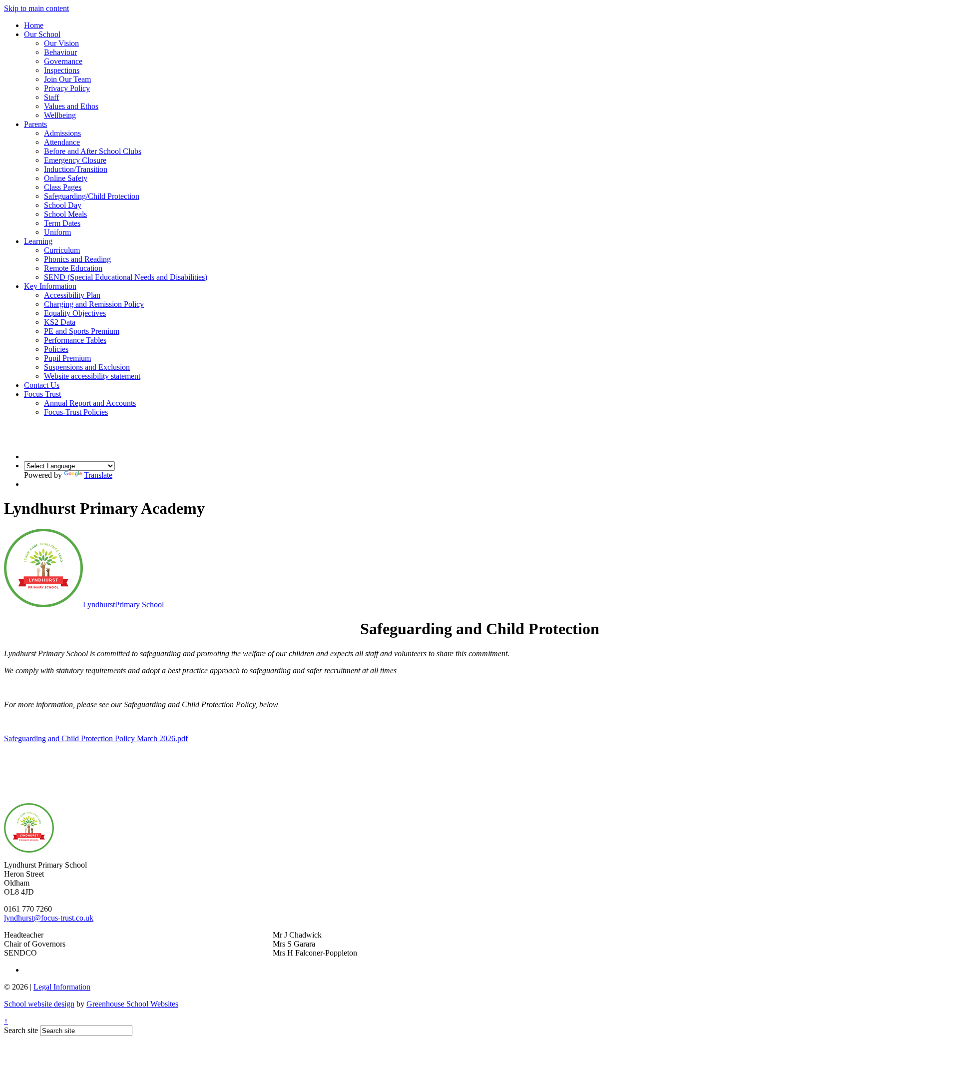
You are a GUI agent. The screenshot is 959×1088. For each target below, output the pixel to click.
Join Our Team (67, 79)
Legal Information (61, 987)
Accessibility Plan (72, 295)
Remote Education (73, 268)
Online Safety (65, 178)
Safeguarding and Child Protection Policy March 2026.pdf (96, 738)
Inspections (61, 70)
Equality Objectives (75, 313)
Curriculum (62, 250)
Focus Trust (42, 394)
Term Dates (62, 223)
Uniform (57, 232)
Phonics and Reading (77, 259)
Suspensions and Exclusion (87, 367)
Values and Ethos (71, 106)
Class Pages (62, 187)
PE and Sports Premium (81, 331)
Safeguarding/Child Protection (91, 196)
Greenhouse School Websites (132, 1004)
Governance (63, 61)
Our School (42, 34)
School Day (62, 205)
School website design (39, 1004)
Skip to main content (36, 8)
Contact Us (41, 385)
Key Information (50, 286)
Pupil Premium (67, 358)
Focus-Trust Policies (76, 412)
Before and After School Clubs (92, 151)
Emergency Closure (75, 160)
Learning (38, 241)
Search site (21, 1030)
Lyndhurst (123, 604)
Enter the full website (479, 757)
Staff (51, 97)
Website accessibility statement (92, 376)
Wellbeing (60, 115)
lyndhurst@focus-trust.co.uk (48, 918)
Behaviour (60, 52)
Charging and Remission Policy (94, 304)
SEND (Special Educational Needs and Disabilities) (125, 277)
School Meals (65, 214)
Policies (56, 349)
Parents (35, 124)
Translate (98, 475)
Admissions (62, 133)
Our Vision (61, 43)
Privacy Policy (67, 88)
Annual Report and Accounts (90, 403)
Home (33, 25)
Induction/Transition (75, 169)
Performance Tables (75, 340)
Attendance (62, 142)
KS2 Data (59, 322)
